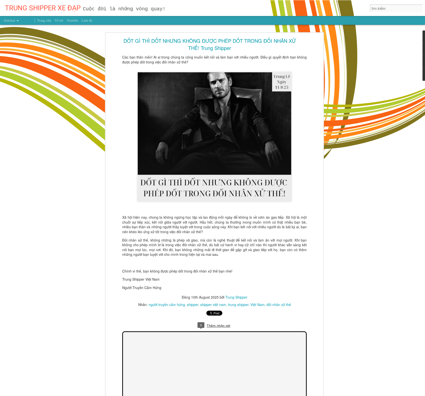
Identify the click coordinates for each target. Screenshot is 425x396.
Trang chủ (44, 20)
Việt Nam (257, 304)
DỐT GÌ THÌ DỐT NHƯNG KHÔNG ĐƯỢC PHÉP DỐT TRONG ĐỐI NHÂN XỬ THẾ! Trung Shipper (209, 44)
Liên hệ (87, 20)
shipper (192, 304)
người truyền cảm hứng (167, 304)
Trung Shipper (236, 297)
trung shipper (238, 304)
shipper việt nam (213, 304)
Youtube (72, 20)
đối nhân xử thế (279, 304)
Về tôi (59, 20)
